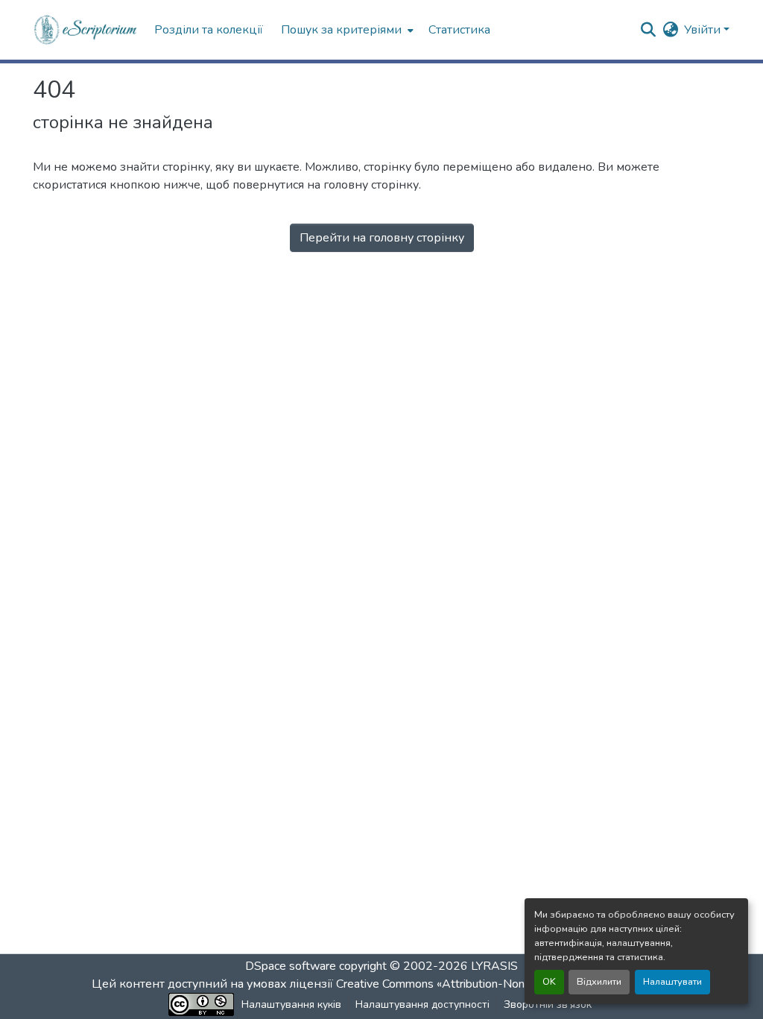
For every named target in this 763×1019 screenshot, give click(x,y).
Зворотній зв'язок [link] (548, 1004)
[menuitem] (346, 30)
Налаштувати (672, 981)
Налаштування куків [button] (291, 1004)
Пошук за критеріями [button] (341, 30)
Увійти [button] (704, 30)
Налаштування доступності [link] (422, 1004)
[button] (86, 30)
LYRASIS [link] (494, 966)
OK (549, 981)
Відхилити (599, 981)
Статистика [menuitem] (459, 30)
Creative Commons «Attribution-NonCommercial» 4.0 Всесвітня (502, 984)
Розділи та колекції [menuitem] (208, 30)
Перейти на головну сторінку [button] (382, 238)
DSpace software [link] (290, 966)
